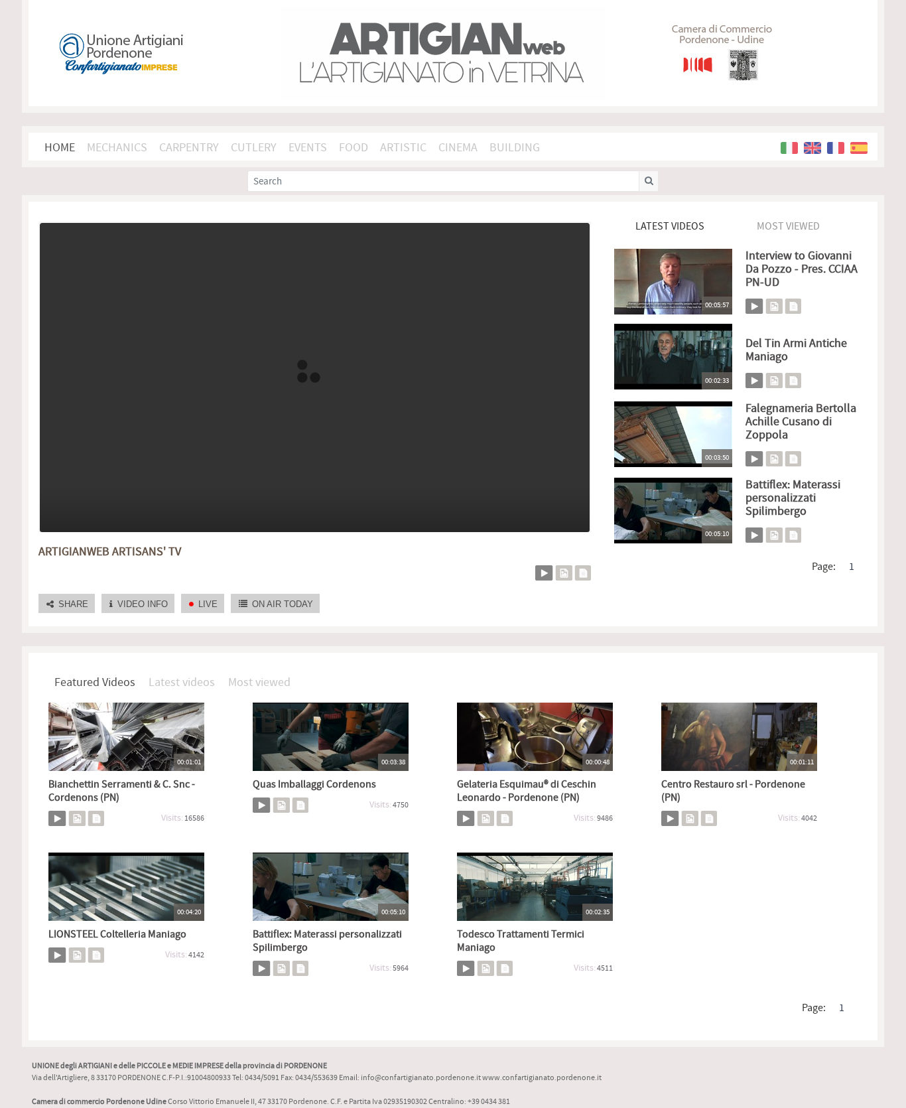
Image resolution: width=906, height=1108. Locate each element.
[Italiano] (789, 148)
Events (308, 147)
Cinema (458, 147)
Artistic (403, 147)
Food (353, 147)
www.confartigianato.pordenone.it (542, 1078)
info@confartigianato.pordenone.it (421, 1078)
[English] (812, 148)
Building (514, 147)
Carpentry (189, 147)
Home (59, 147)
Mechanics (117, 147)
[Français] (835, 148)
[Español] (859, 148)
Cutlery (254, 147)
